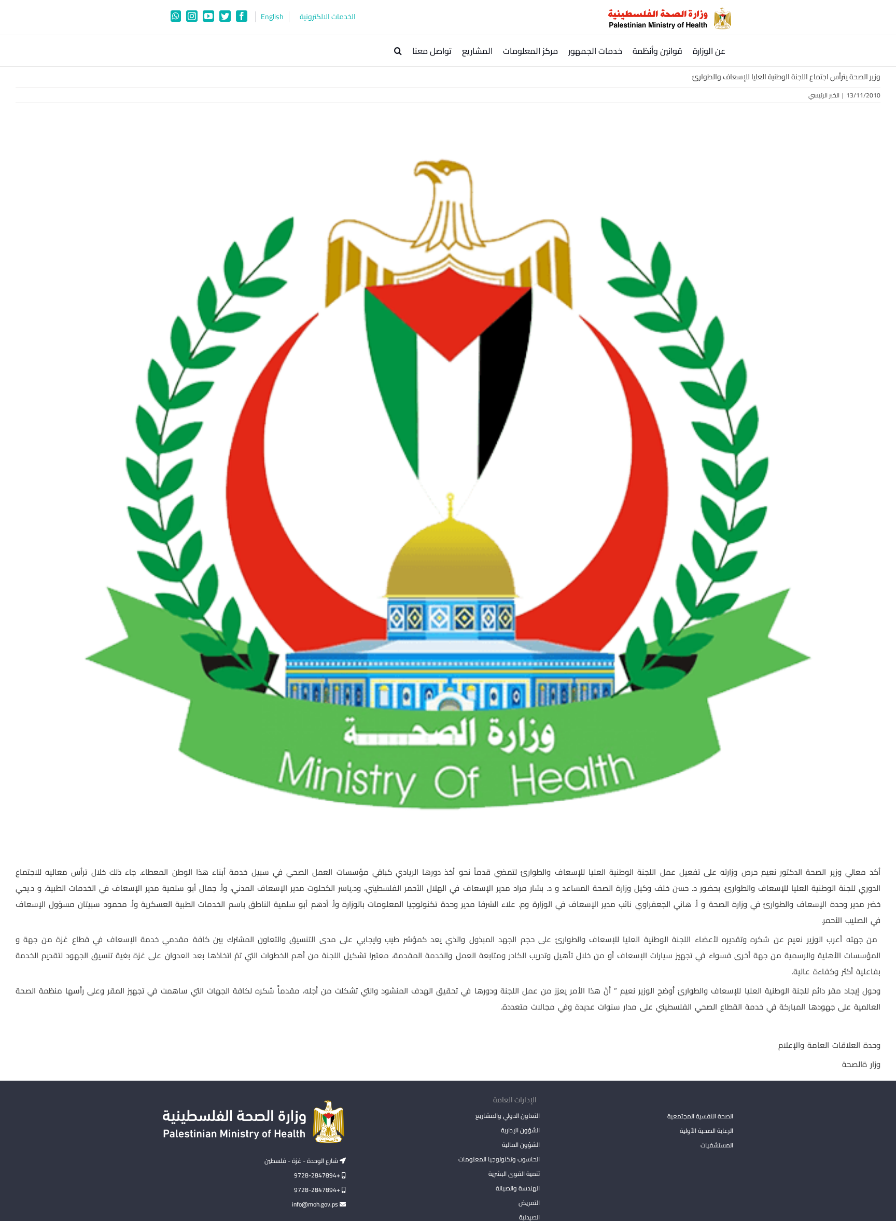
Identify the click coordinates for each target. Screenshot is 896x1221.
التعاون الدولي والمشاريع (507, 1115)
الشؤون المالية (520, 1145)
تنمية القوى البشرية (513, 1174)
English (272, 16)
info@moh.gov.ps (316, 1204)
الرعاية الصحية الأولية (706, 1131)
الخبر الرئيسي (823, 95)
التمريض (529, 1203)
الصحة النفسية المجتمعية (700, 1117)
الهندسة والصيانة (517, 1188)
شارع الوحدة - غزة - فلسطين (302, 1161)
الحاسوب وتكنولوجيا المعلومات (498, 1159)
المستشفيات (717, 1145)
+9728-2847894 (318, 1175)
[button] (397, 50)
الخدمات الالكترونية (328, 17)
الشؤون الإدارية (520, 1130)
